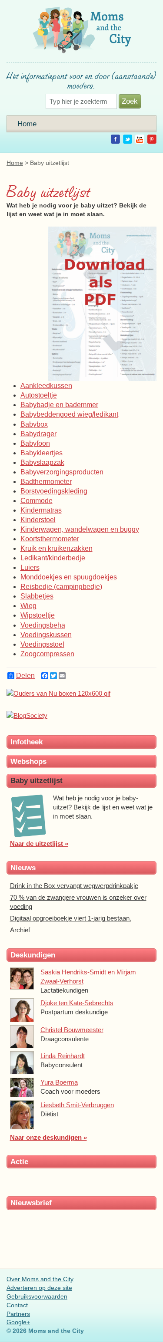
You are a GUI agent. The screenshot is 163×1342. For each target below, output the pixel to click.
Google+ (18, 1322)
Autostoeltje (38, 395)
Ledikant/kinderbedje (52, 558)
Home (27, 124)
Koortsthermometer (49, 539)
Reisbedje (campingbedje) (61, 586)
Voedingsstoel (42, 644)
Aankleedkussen (46, 385)
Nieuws (23, 868)
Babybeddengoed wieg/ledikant (69, 414)
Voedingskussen (46, 634)
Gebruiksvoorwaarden (37, 1296)
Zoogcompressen (47, 654)
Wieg (28, 605)
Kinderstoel (38, 519)
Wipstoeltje (37, 615)
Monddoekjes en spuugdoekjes (68, 577)
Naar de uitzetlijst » (39, 843)
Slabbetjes (36, 596)
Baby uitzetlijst (36, 780)
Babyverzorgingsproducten (61, 472)
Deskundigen (32, 955)
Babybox (34, 424)
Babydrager (38, 433)
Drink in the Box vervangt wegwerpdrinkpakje (74, 885)
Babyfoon (35, 443)
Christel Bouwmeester (71, 1029)
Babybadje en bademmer (59, 404)
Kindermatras (41, 510)
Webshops (28, 761)
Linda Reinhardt (62, 1055)
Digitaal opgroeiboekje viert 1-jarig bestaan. (70, 918)
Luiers (30, 567)
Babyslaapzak (42, 462)
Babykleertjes (41, 453)
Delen (25, 675)
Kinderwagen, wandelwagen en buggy (79, 529)
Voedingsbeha (42, 625)
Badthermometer (46, 481)
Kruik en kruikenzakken (56, 548)
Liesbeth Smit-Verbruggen (77, 1104)
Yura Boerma (59, 1082)
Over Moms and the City (40, 1279)
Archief (20, 930)
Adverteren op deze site (39, 1287)
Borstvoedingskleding (53, 491)
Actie (19, 1161)
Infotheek (26, 742)
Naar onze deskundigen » (48, 1137)
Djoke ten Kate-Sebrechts (76, 1002)
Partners (18, 1313)
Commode (36, 500)
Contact (17, 1305)
